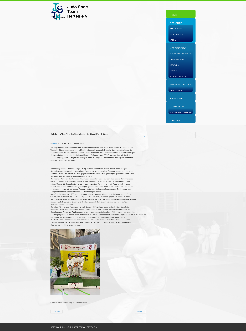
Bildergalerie (176, 29)
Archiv (173, 40)
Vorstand (174, 65)
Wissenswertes (180, 84)
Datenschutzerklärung (181, 112)
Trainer (173, 71)
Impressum (177, 106)
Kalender (176, 98)
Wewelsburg (176, 90)
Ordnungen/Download (180, 54)
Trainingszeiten (177, 59)
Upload (175, 120)
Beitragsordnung (178, 76)
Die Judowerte (176, 34)
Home (173, 15)
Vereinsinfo (178, 48)
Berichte (176, 23)
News (54, 143)
